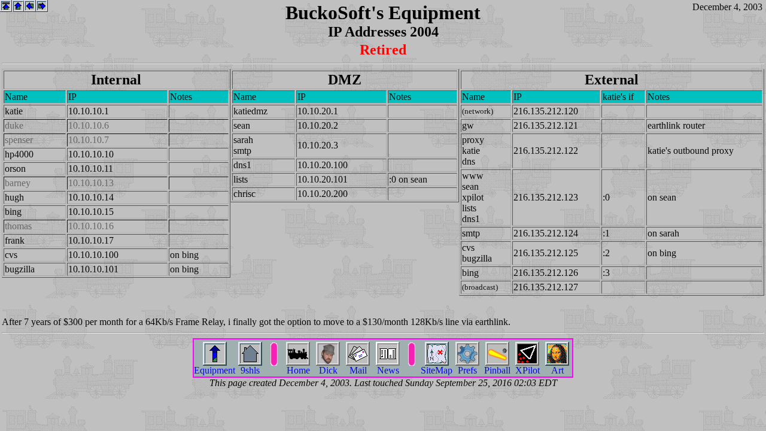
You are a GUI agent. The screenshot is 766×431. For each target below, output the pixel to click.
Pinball (497, 370)
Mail (358, 370)
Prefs (467, 370)
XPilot (527, 370)
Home (298, 370)
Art (557, 370)
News (388, 370)
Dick (328, 370)
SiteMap (436, 370)
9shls (250, 370)
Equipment (214, 370)
